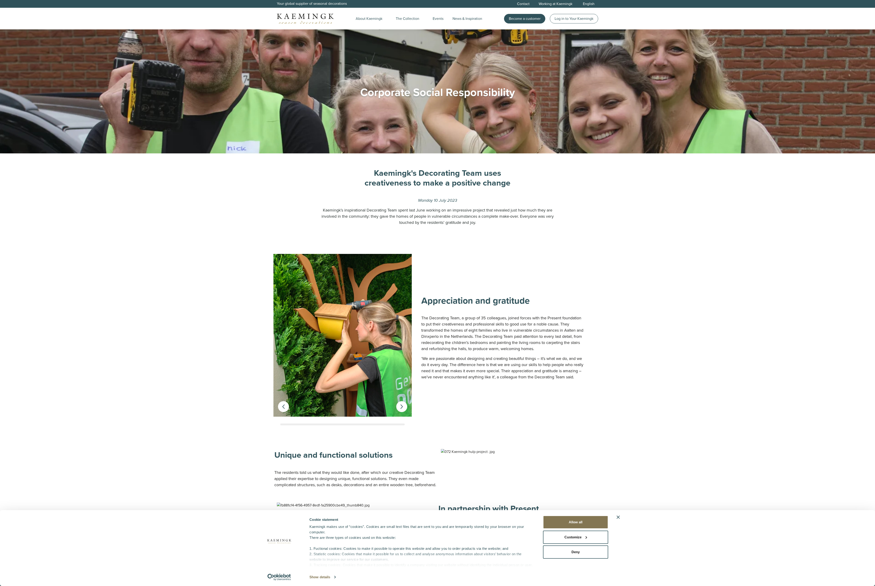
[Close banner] (618, 517)
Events (438, 18)
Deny (575, 552)
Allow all (575, 522)
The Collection (407, 18)
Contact (523, 3)
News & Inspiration (467, 18)
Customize (573, 537)
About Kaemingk (369, 18)
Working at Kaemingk (555, 3)
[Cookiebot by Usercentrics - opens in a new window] (279, 577)
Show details (319, 577)
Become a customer (524, 18)
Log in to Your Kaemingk (574, 18)
